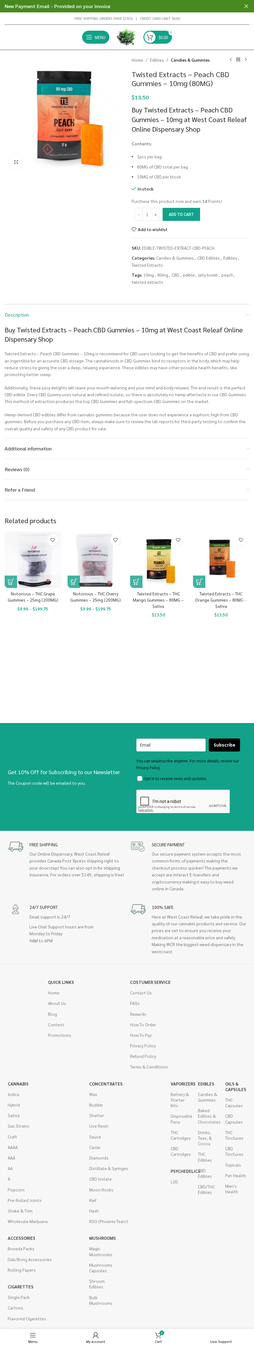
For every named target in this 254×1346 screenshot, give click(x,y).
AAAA (13, 1147)
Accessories (21, 1238)
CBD (175, 275)
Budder (96, 1104)
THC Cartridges (181, 1135)
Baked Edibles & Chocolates (208, 1115)
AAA (11, 1157)
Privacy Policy (143, 1045)
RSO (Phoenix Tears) (108, 1221)
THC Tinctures (234, 1135)
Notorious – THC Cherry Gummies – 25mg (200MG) (95, 597)
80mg (162, 275)
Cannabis (18, 1083)
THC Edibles (205, 1156)
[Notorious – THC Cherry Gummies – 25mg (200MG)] (96, 560)
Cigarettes (20, 1286)
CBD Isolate (100, 1179)
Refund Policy (143, 1056)
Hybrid (14, 1104)
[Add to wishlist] (52, 540)
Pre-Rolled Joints (25, 1200)
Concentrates (106, 1083)
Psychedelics (181, 1171)
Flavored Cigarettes (27, 1318)
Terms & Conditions (149, 1066)
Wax (93, 1094)
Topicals (233, 1165)
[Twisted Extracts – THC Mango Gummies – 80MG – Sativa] (158, 560)
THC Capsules (234, 1102)
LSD (174, 1181)
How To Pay (140, 1035)
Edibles (157, 60)
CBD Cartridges (181, 1151)
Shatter (96, 1115)
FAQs (135, 1003)
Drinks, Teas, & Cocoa (205, 1137)
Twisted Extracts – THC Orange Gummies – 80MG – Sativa (221, 599)
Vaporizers (181, 1083)
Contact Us (141, 992)
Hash (94, 1210)
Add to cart (181, 214)
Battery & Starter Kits (180, 1099)
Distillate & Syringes (108, 1168)
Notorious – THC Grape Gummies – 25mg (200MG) (33, 597)
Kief (92, 1200)
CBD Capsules (234, 1118)
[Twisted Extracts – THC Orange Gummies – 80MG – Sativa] (221, 560)
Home (137, 60)
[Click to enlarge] (16, 162)
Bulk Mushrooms (99, 1300)
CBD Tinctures (234, 1151)
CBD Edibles (208, 258)
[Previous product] (230, 60)
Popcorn (16, 1189)
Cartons (15, 1307)
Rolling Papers (22, 1270)
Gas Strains (18, 1126)
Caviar (95, 1147)
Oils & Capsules (235, 1086)
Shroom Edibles (97, 1283)
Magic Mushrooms (99, 1251)
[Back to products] (238, 60)
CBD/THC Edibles (206, 1189)
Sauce (95, 1136)
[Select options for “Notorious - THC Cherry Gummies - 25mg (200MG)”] (74, 582)
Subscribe (224, 745)
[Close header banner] (246, 6)
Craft (12, 1136)
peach (227, 275)
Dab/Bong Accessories (30, 1259)
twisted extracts (147, 282)
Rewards (138, 1014)
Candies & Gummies (190, 60)
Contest (56, 1024)
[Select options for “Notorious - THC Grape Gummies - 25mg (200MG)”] (11, 582)
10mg (148, 275)
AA (10, 1168)
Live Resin (98, 1126)
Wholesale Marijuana (28, 1221)
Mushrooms (99, 1238)
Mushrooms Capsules (99, 1267)
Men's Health (231, 1188)
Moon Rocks (101, 1189)
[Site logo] (126, 36)
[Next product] (245, 60)
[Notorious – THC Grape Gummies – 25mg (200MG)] (33, 560)
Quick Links (61, 982)
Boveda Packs (21, 1248)
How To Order (143, 1024)
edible (189, 275)
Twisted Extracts (147, 265)
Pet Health (235, 1175)
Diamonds (98, 1157)
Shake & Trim (20, 1210)
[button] (136, 582)
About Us (57, 1003)
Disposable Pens (181, 1118)
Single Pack (19, 1297)
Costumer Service (150, 982)
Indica (13, 1094)
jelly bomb (208, 275)
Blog (52, 1014)
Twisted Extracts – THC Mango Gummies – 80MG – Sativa (158, 599)
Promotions (59, 1035)
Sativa (14, 1115)
